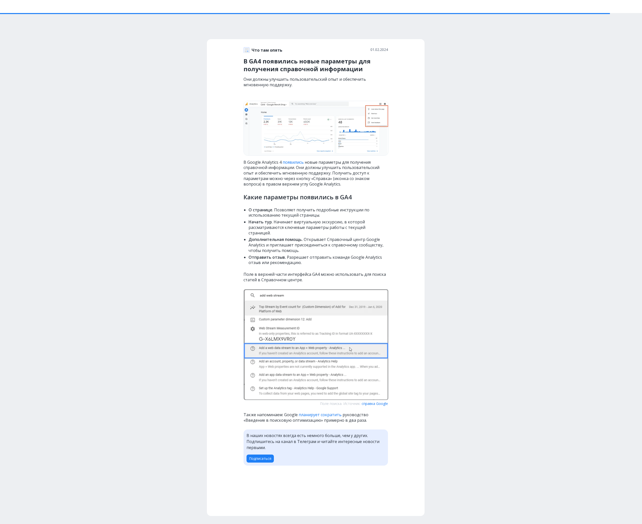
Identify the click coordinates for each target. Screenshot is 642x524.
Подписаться (260, 458)
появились (293, 162)
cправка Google (375, 403)
